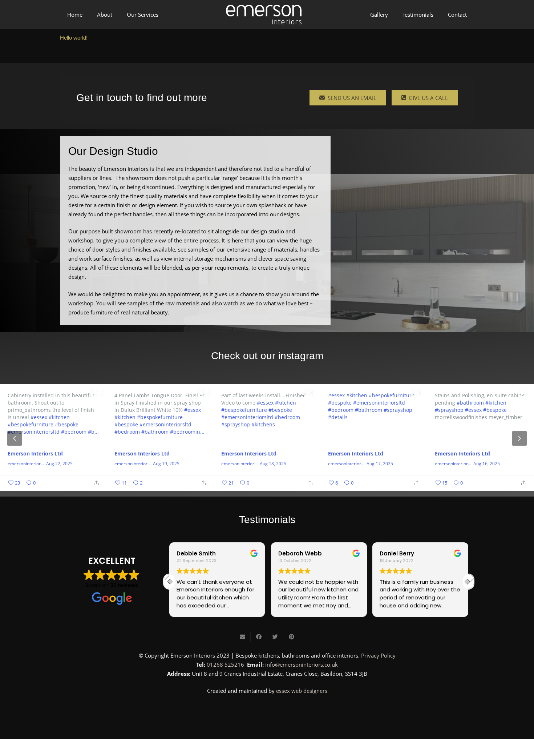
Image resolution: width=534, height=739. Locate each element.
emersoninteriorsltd (26, 464)
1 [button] (256, 485)
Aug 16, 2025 (486, 464)
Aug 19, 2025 (166, 464)
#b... (93, 431)
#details (338, 416)
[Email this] (242, 636)
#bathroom (155, 431)
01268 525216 (225, 664)
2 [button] (267, 485)
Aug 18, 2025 (273, 464)
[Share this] (259, 636)
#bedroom (73, 431)
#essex (39, 416)
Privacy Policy (378, 655)
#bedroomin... (187, 431)
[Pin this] (291, 636)
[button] (468, 581)
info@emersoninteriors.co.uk (301, 664)
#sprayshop (235, 424)
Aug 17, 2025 (380, 464)
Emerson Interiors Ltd (35, 453)
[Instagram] (267, 711)
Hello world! (74, 38)
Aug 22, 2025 (59, 464)
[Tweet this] (275, 636)
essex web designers (301, 690)
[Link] (264, 15)
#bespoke (66, 424)
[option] (267, 437)
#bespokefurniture (30, 424)
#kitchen (59, 416)
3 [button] (278, 485)
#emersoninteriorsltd (34, 431)
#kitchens (263, 424)
